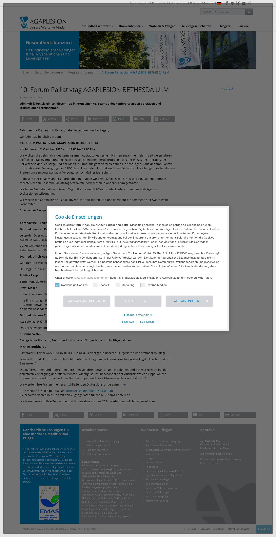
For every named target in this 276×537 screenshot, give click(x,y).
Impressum (128, 321)
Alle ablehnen (135, 301)
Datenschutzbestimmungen (91, 277)
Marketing (128, 285)
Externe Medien (156, 285)
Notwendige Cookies (74, 285)
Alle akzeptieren (186, 301)
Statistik (105, 285)
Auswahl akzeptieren (84, 301)
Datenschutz (147, 321)
